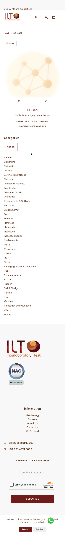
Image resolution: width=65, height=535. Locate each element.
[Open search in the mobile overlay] (32, 154)
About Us (32, 423)
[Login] (46, 17)
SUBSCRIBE (32, 498)
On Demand (32, 431)
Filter (11, 43)
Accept (25, 529)
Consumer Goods (28, 126)
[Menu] (59, 17)
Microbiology (32, 415)
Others (42, 126)
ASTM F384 (21, 121)
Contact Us (32, 427)
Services (32, 419)
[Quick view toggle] (45, 101)
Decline (39, 529)
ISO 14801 (44, 121)
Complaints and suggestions (18, 9)
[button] (19, 101)
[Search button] (36, 17)
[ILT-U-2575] (32, 78)
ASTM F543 (33, 121)
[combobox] (31, 17)
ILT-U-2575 (32, 110)
